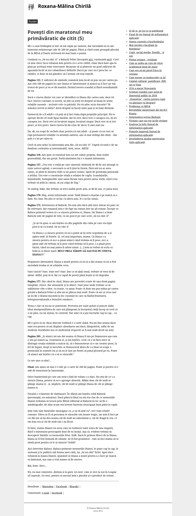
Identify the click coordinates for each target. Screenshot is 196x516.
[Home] (31, 7)
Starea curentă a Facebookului (146, 41)
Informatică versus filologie (145, 117)
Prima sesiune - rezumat (143, 59)
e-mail (45, 492)
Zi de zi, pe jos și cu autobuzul (146, 30)
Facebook (61, 486)
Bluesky (74, 486)
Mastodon (47, 486)
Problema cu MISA (139, 106)
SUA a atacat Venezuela (142, 88)
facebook (57, 492)
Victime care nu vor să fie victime (148, 120)
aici (91, 59)
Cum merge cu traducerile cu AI (147, 77)
